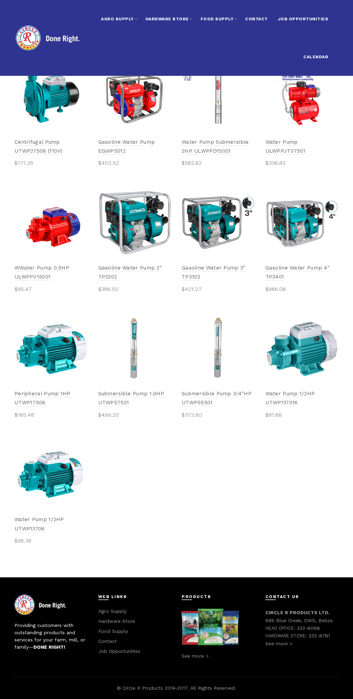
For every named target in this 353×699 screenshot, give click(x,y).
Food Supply (217, 19)
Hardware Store (167, 19)
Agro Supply (117, 19)
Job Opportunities (303, 19)
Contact (256, 19)
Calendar (315, 56)
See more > (195, 656)
